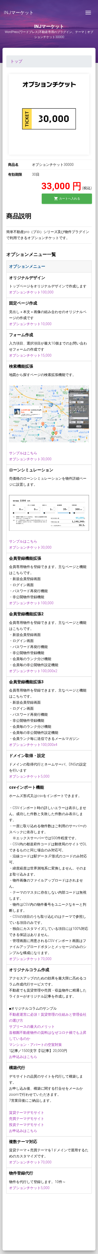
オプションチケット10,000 (30, 324)
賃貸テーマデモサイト (26, 1113)
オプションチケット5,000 (29, 776)
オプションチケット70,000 (30, 959)
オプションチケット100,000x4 (33, 745)
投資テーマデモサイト (26, 1125)
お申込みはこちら (23, 1057)
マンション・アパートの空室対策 (35, 1045)
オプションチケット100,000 (31, 292)
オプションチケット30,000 (30, 459)
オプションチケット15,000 (30, 355)
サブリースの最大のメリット (32, 1026)
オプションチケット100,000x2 (33, 671)
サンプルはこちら (23, 453)
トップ (16, 61)
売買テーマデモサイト (26, 1119)
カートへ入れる (67, 198)
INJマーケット (19, 12)
